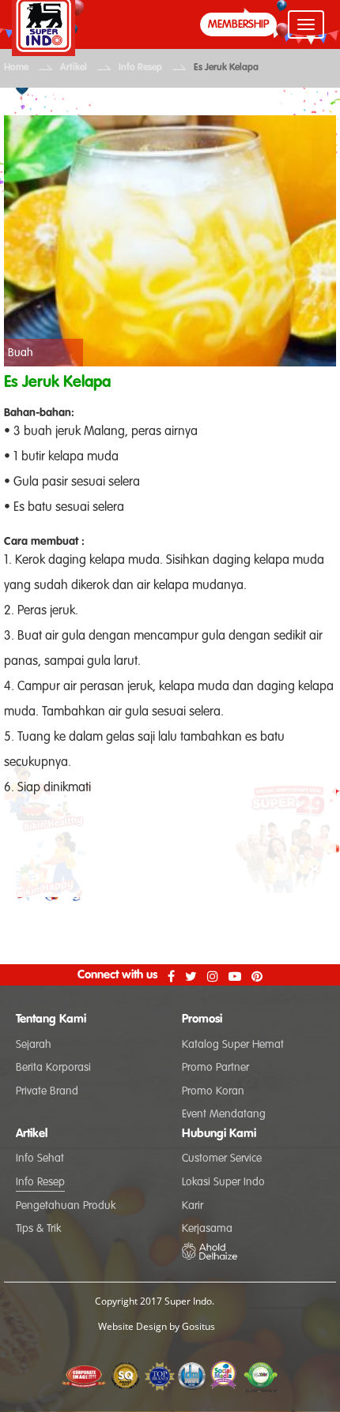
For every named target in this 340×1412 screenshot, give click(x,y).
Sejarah (33, 1044)
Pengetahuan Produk (65, 1205)
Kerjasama (207, 1228)
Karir (192, 1205)
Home (16, 68)
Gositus (198, 1326)
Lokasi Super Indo (223, 1182)
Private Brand (47, 1091)
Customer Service (222, 1158)
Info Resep (140, 68)
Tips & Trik (38, 1228)
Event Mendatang (224, 1114)
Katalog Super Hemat (233, 1044)
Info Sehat (40, 1158)
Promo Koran (213, 1091)
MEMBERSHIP (238, 24)
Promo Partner (215, 1067)
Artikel (73, 68)
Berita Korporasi (53, 1067)
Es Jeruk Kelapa (226, 68)
